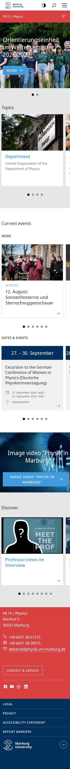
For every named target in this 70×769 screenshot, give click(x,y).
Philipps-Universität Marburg (24, 751)
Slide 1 (33, 95)
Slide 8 (51, 594)
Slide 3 (37, 195)
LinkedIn (26, 686)
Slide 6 (46, 327)
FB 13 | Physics (64, 17)
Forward (64, 285)
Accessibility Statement (24, 722)
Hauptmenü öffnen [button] (64, 5)
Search (54, 5)
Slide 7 (46, 594)
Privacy (9, 713)
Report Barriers (17, 732)
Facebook (5, 686)
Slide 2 (37, 95)
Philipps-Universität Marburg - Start (15, 5)
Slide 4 (42, 195)
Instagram (18, 686)
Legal (8, 704)
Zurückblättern (5, 55)
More (12, 70)
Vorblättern (64, 55)
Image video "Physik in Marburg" (32, 479)
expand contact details (63, 744)
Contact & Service (23, 670)
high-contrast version (44, 5)
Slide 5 (42, 327)
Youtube (11, 686)
